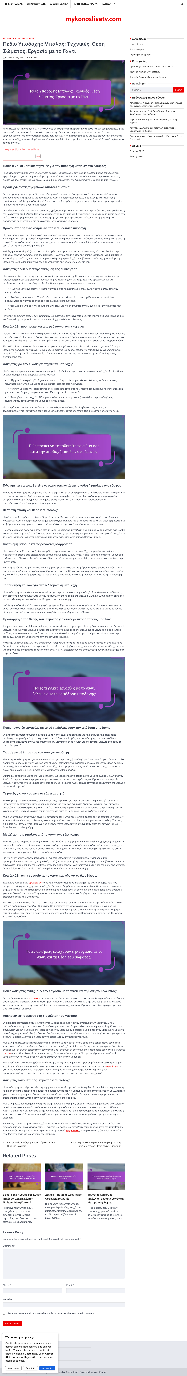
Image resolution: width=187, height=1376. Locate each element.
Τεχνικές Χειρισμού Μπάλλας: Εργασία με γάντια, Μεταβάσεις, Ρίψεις (106, 1198)
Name (7, 1285)
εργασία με (35, 882)
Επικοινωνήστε (36, 3)
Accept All (47, 1368)
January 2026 (136, 156)
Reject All (30, 1368)
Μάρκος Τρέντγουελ (14, 57)
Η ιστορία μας (13, 3)
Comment (9, 1245)
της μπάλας (72, 1130)
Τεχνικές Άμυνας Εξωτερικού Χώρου (148, 77)
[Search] (182, 4)
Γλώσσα (106, 3)
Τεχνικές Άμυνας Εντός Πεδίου (20, 38)
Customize (13, 1368)
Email (70, 1285)
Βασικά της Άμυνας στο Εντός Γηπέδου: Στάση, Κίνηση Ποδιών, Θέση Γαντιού (22, 1198)
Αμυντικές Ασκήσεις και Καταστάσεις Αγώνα (151, 66)
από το (7, 1053)
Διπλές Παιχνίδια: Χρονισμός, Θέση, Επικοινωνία (63, 1196)
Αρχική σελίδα (59, 3)
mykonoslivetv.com (93, 19)
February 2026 (137, 151)
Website (7, 1299)
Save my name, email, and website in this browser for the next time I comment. (51, 1313)
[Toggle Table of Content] (36, 156)
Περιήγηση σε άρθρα (85, 3)
